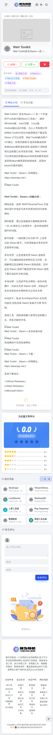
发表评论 (42, 577)
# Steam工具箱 (12, 78)
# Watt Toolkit (29, 78)
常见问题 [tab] (28, 102)
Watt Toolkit (10, 114)
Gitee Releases (14, 386)
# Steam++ (35, 73)
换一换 (47, 478)
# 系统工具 (10, 82)
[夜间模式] (49, 719)
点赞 (31, 64)
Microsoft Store (14, 390)
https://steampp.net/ (14, 177)
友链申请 (9, 679)
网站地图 (44, 679)
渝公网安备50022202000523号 (29, 727)
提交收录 (21, 679)
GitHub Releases (15, 381)
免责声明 (32, 679)
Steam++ (28, 114)
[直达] (20, 497)
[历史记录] (41, 4)
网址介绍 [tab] (13, 102)
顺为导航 (25, 724)
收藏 (13, 64)
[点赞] (26, 399)
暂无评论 (9, 529)
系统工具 (24, 16)
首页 (8, 16)
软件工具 (15, 16)
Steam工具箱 (28, 118)
